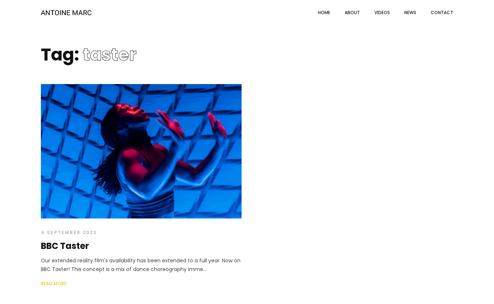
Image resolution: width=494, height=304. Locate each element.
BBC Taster (65, 246)
